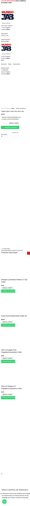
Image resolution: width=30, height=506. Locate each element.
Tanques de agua (5, 441)
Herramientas (4, 435)
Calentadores (4, 427)
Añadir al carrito (14, 123)
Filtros (2, 433)
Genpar (3, 446)
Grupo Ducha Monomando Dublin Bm (14, 316)
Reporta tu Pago (5, 458)
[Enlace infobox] (15, 237)
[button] (10, 127)
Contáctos (3, 456)
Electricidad (4, 431)
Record (3, 450)
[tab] (15, 132)
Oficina (3, 437)
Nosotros (3, 454)
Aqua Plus (3, 444)
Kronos (3, 448)
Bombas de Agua (5, 429)
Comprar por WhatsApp (11, 127)
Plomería (3, 439)
